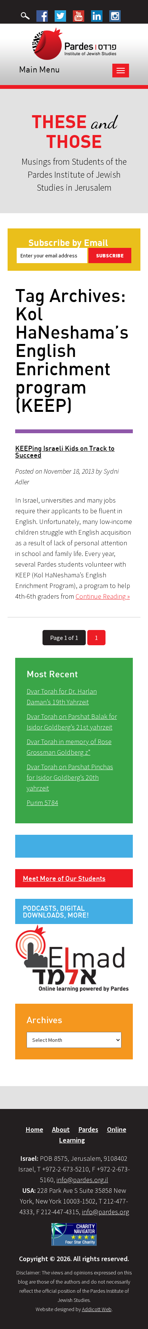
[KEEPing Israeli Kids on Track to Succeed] (74, 431)
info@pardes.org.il (82, 1179)
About (61, 1129)
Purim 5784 (42, 802)
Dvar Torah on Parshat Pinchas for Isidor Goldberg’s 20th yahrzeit (70, 777)
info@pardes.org (105, 1211)
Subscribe (110, 255)
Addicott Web (97, 1309)
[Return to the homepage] (74, 43)
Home (34, 1129)
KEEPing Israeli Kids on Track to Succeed (65, 451)
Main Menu (39, 69)
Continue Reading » (103, 596)
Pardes (88, 1129)
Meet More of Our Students (64, 878)
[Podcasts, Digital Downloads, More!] (72, 957)
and (74, 131)
